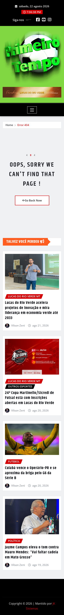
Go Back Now (33, 200)
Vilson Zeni (18, 325)
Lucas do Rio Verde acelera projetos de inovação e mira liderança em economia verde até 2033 (31, 310)
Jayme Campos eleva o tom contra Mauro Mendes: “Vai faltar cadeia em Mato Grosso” (32, 552)
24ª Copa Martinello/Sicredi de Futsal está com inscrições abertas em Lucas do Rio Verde (29, 398)
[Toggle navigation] (32, 109)
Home (9, 125)
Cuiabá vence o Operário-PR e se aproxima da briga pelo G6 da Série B (31, 473)
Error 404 (23, 125)
